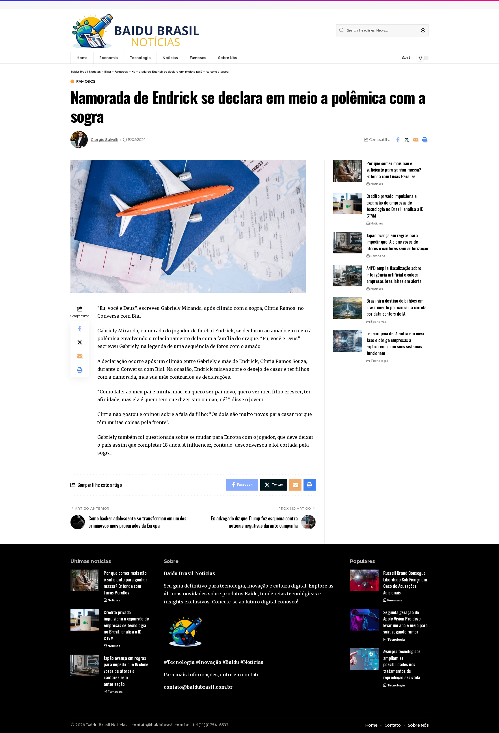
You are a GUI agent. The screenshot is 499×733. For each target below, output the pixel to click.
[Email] (416, 139)
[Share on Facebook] (398, 139)
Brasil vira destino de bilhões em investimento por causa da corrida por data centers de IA (396, 307)
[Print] (424, 139)
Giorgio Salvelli (104, 139)
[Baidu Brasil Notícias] (135, 30)
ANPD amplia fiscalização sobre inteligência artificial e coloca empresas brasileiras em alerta (394, 274)
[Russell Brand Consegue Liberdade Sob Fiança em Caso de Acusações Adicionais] (364, 580)
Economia (378, 321)
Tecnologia (379, 361)
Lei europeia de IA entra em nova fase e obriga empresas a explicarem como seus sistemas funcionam (395, 343)
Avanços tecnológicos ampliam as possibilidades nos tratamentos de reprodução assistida (401, 664)
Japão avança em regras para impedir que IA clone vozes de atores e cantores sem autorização (397, 241)
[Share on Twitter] (407, 139)
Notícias (376, 184)
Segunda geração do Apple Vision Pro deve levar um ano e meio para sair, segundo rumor (405, 622)
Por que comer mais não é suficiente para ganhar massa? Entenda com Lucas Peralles (393, 169)
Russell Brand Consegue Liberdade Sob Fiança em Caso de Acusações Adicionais (405, 583)
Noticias (376, 289)
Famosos (86, 81)
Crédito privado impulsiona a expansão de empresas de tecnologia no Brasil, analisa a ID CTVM (395, 206)
